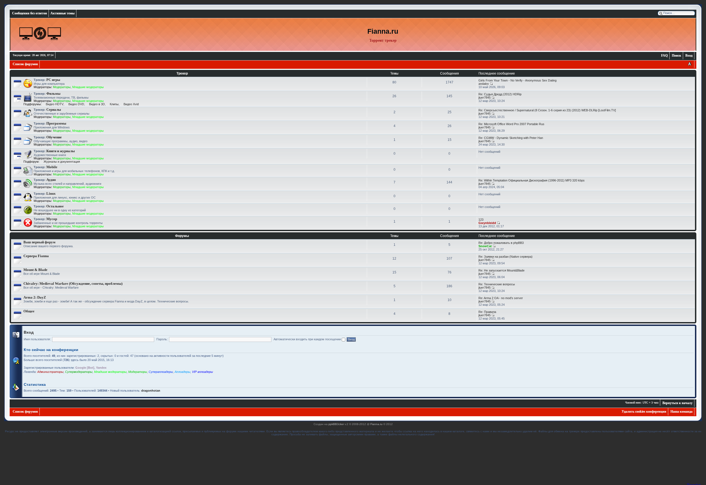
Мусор (51, 219)
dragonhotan (150, 390)
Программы (56, 123)
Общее (28, 311)
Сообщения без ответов (29, 13)
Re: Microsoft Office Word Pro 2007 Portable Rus (511, 124)
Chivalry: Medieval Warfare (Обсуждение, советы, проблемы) (72, 283)
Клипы (114, 104)
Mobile (51, 167)
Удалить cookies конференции (644, 411)
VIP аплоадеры (202, 371)
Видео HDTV (54, 104)
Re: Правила (487, 311)
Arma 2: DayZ (34, 297)
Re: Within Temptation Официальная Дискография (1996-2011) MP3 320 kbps (531, 180)
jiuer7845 (484, 97)
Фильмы (53, 93)
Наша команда (681, 411)
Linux (51, 193)
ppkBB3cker (336, 424)
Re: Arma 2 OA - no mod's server (500, 298)
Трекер (182, 73)
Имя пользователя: (37, 339)
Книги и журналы (60, 151)
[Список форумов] (40, 34)
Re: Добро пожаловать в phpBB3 (501, 242)
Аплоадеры (182, 371)
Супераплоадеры (161, 371)
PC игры (53, 80)
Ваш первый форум (39, 242)
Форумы (182, 236)
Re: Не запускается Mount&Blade (501, 270)
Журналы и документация (62, 161)
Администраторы (50, 371)
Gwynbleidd (487, 223)
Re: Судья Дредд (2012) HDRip (500, 94)
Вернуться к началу (677, 403)
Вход (688, 55)
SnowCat (485, 246)
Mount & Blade (35, 270)
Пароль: (162, 339)
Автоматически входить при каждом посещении (308, 339)
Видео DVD (76, 104)
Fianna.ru (376, 424)
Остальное (55, 206)
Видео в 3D (97, 104)
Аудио (51, 180)
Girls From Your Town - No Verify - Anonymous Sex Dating (517, 80)
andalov (483, 83)
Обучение (54, 137)
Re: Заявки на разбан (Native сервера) (505, 256)
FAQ (664, 55)
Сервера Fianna (36, 256)
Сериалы (53, 109)
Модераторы (62, 87)
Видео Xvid (131, 104)
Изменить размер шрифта (689, 64)
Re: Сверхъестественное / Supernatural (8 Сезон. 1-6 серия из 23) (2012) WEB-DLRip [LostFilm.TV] (547, 110)
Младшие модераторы (88, 87)
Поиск (676, 55)
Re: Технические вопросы (496, 284)
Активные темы (62, 13)
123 (480, 219)
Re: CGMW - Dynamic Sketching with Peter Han (510, 137)
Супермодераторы (78, 371)
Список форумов (25, 64)
